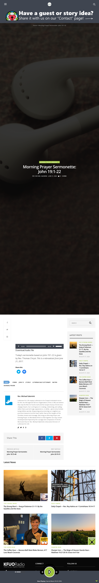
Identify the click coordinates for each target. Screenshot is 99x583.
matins (54, 382)
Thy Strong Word (85, 342)
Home (35, 25)
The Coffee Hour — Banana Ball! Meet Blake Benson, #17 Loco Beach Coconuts (86, 384)
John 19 (21, 382)
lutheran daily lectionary (41, 382)
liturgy (28, 382)
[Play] (18, 346)
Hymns (15, 382)
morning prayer (9, 385)
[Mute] (54, 346)
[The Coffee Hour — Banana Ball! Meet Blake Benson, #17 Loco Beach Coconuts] (73, 379)
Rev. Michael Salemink (39, 176)
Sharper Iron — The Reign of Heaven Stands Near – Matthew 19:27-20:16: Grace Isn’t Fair (86, 403)
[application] (39, 346)
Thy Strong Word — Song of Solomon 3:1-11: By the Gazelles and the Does (86, 349)
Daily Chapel (83, 360)
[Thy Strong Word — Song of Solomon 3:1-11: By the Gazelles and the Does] (73, 345)
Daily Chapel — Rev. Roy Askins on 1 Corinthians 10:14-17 (85, 366)
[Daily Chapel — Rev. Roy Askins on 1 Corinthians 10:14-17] (73, 363)
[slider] (59, 346)
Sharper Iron (84, 395)
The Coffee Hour (85, 377)
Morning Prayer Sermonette (49, 162)
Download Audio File (24, 350)
